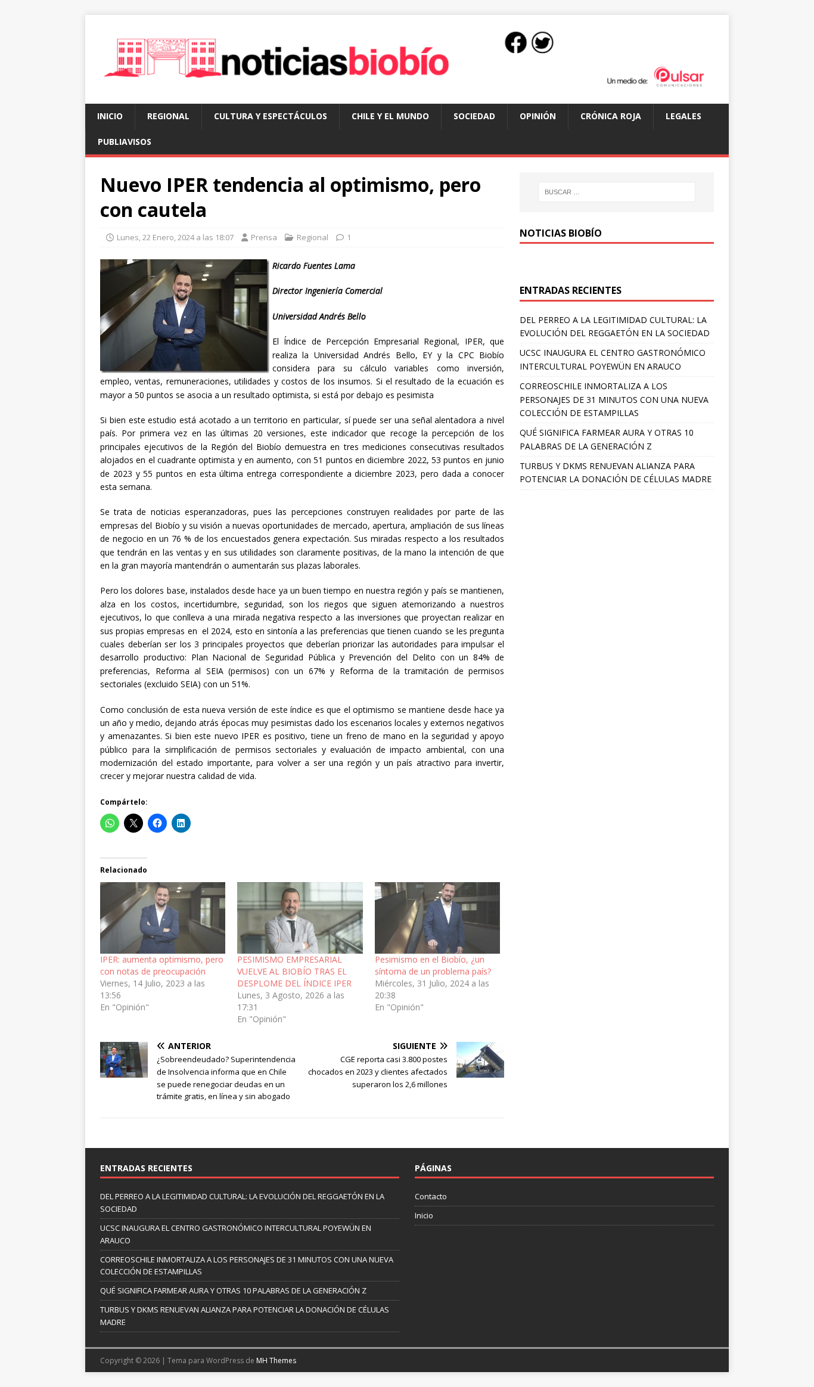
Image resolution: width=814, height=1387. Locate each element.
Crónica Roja (610, 116)
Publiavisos (124, 141)
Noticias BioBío (561, 233)
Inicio (110, 116)
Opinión (538, 116)
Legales (683, 116)
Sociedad (474, 116)
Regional (168, 116)
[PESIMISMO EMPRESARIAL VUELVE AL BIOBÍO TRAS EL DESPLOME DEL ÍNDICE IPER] (299, 918)
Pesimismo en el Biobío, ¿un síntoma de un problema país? (433, 965)
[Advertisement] (617, 579)
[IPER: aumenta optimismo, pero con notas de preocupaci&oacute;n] (162, 918)
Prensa (264, 237)
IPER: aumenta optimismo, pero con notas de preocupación (161, 965)
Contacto (431, 1196)
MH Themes (276, 1360)
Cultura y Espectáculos (270, 116)
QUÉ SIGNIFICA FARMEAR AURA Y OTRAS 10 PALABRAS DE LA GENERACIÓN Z (233, 1290)
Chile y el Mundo (390, 116)
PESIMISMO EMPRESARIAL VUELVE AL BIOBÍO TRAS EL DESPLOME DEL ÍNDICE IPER (294, 971)
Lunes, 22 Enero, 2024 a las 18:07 (175, 237)
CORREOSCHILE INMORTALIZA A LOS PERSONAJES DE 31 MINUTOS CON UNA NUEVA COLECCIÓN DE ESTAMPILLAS (614, 399)
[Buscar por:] (616, 192)
